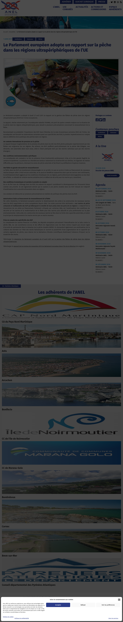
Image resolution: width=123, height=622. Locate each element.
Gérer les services (113, 618)
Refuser (83, 605)
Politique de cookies (8, 616)
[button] (119, 600)
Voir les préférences (108, 605)
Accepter (58, 605)
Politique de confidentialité (22, 618)
